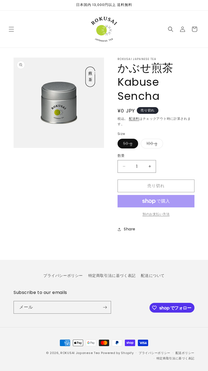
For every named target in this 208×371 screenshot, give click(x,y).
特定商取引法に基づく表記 (112, 275)
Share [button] (129, 229)
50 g (129, 144)
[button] (11, 29)
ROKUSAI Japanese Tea (80, 353)
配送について (153, 275)
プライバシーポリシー (63, 275)
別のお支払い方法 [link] (156, 214)
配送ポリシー (185, 353)
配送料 (134, 118)
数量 (121, 155)
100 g (154, 144)
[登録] (105, 307)
